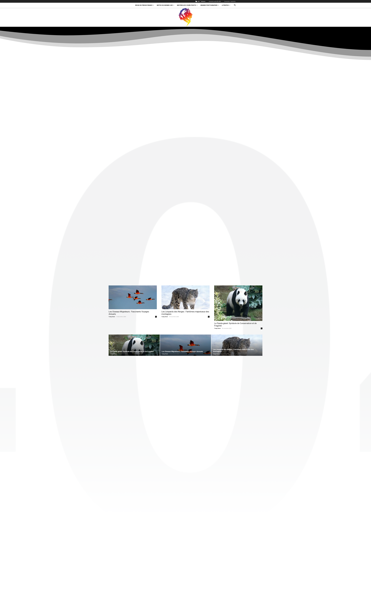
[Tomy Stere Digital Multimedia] (185, 17)
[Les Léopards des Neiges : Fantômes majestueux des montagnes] (185, 297)
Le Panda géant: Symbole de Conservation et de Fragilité (132, 351)
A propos (225, 5)
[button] (234, 5)
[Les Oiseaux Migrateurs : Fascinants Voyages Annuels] (133, 297)
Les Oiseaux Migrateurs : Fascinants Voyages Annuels (182, 351)
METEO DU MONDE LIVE (165, 5)
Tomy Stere (112, 316)
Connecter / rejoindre (230, 1)
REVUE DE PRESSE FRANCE (143, 5)
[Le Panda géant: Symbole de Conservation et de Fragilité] (238, 303)
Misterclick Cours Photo (186, 5)
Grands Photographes (208, 5)
